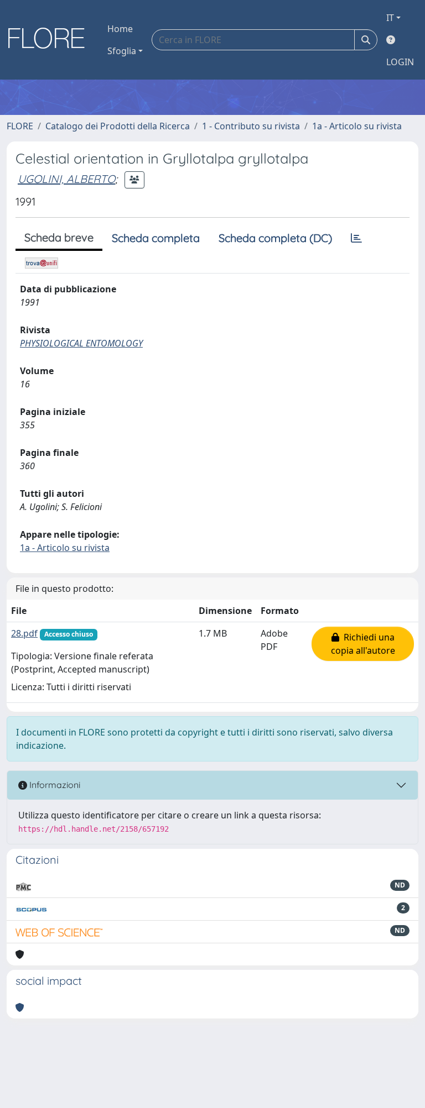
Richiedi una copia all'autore (363, 644)
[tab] (356, 238)
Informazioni (53, 784)
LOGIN (400, 62)
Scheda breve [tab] (59, 237)
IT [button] (390, 18)
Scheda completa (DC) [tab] (275, 238)
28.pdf (24, 633)
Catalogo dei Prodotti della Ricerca (117, 126)
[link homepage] (50, 40)
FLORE (20, 126)
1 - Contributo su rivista (251, 126)
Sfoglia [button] (121, 51)
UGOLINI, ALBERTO (66, 179)
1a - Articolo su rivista (357, 126)
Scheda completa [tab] (156, 238)
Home (120, 29)
